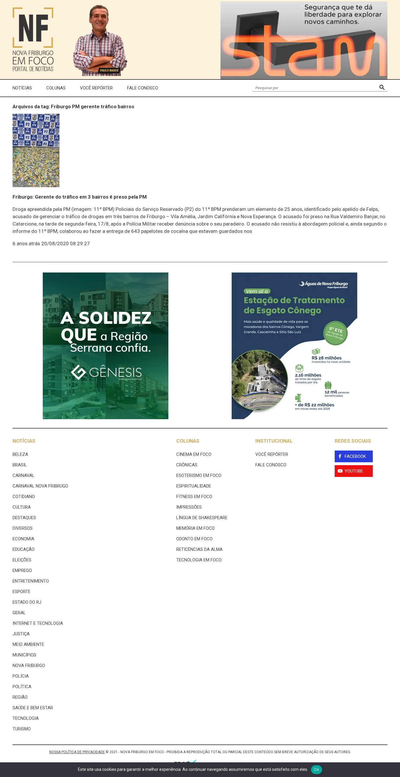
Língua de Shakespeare (202, 517)
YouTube (354, 471)
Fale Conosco (142, 88)
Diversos (23, 528)
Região (20, 697)
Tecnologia (26, 718)
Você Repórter (96, 88)
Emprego (22, 570)
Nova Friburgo (29, 665)
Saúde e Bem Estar (33, 707)
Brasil (20, 465)
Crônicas (186, 465)
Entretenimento (31, 581)
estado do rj (27, 602)
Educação (24, 549)
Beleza (20, 454)
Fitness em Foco (194, 496)
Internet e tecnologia (38, 623)
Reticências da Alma (199, 549)
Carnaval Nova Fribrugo (40, 486)
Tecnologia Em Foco (199, 560)
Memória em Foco (195, 528)
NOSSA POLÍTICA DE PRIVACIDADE (77, 752)
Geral (19, 612)
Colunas (56, 88)
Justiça (21, 634)
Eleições (22, 560)
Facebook (355, 456)
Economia (23, 538)
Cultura (22, 507)
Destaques (24, 517)
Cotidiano (24, 496)
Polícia (21, 676)
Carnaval (24, 475)
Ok (316, 769)
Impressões (189, 507)
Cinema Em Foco (193, 454)
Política (22, 686)
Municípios (24, 655)
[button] (382, 88)
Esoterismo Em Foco (198, 475)
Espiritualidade (193, 486)
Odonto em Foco (194, 538)
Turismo (22, 729)
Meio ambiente (28, 644)
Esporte (21, 591)
